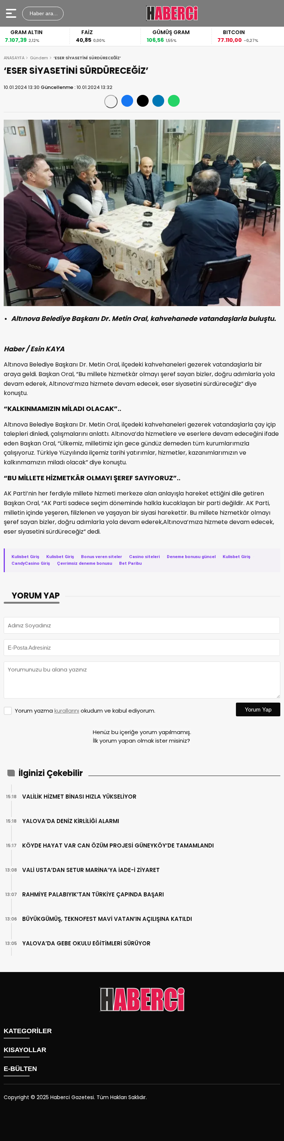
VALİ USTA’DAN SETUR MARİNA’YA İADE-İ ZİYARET (91, 870)
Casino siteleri (144, 556)
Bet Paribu (130, 563)
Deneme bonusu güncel (191, 556)
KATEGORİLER (28, 1031)
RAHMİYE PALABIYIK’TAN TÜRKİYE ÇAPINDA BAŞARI (93, 894)
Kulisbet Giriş (25, 556)
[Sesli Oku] (111, 101)
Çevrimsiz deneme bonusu (84, 563)
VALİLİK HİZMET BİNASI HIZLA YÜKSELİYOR (79, 796)
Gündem (39, 58)
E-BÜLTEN (20, 1068)
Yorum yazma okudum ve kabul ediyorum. (85, 710)
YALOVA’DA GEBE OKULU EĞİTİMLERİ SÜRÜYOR (86, 943)
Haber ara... (43, 13)
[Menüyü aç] (12, 13)
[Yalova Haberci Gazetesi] (172, 13)
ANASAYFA (14, 58)
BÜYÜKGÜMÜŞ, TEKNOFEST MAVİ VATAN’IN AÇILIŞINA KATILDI (107, 919)
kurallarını (66, 710)
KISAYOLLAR (25, 1050)
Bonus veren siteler (101, 556)
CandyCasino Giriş (30, 563)
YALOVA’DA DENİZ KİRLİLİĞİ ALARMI (70, 821)
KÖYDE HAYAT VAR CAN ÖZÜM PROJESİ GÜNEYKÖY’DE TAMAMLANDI (118, 845)
